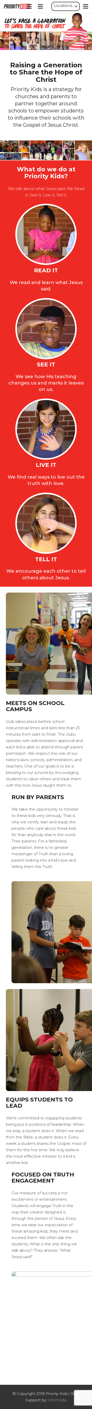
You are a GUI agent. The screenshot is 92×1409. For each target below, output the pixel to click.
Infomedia (57, 1400)
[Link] (17, 6)
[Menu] (29, 6)
